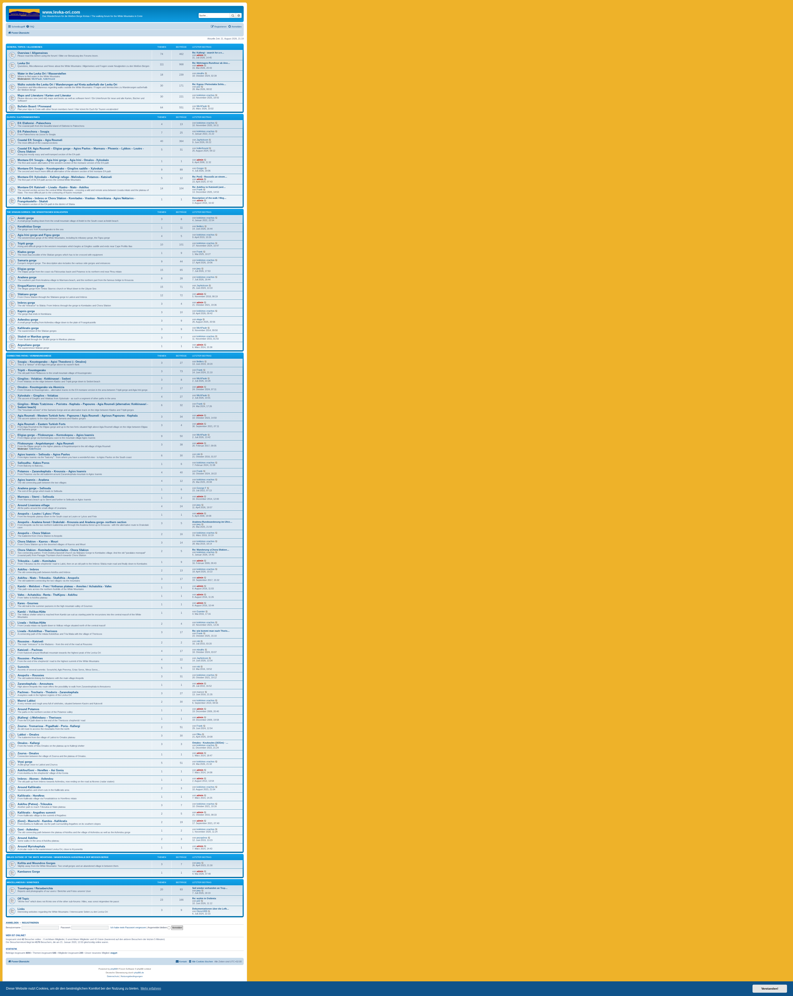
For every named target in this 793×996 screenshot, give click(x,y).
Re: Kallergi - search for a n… (208, 52)
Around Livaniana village (34, 505)
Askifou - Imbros (28, 569)
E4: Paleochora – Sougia (33, 131)
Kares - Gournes (28, 603)
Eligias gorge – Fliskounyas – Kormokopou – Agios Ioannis (56, 435)
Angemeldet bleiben (158, 927)
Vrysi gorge (25, 761)
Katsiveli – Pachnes (30, 649)
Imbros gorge (26, 302)
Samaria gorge (27, 260)
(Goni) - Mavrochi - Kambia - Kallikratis (42, 821)
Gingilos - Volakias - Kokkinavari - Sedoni (44, 378)
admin (200, 55)
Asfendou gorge (28, 319)
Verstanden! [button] (769, 988)
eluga (199, 319)
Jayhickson (202, 140)
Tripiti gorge (25, 243)
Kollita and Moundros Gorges (36, 863)
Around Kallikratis (29, 787)
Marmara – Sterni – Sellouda (36, 496)
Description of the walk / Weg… (209, 198)
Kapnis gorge (26, 311)
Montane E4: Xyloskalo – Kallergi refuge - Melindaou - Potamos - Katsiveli (65, 177)
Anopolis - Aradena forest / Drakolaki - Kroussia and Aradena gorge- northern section (72, 522)
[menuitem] (30, 26)
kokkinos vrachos (206, 95)
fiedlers (200, 226)
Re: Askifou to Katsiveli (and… (209, 187)
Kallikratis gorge (28, 328)
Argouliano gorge (29, 345)
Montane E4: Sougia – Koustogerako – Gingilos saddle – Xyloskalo (60, 168)
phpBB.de (139, 972)
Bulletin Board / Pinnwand (34, 106)
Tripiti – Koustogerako (32, 370)
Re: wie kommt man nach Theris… (211, 631)
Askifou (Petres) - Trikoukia (35, 804)
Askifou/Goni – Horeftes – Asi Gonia (41, 770)
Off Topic (23, 898)
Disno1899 (202, 911)
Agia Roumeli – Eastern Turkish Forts (41, 424)
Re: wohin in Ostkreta (204, 898)
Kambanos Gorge (29, 871)
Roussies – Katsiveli (30, 641)
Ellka (199, 734)
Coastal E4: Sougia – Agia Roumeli (40, 140)
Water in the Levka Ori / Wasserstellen (42, 73)
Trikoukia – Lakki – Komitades (37, 561)
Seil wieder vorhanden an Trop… (210, 888)
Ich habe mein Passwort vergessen (128, 927)
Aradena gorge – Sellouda (34, 488)
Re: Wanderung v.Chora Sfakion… (210, 549)
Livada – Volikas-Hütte (32, 622)
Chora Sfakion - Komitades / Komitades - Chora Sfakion (53, 550)
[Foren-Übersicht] (24, 13)
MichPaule (37, 79)
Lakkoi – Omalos (28, 734)
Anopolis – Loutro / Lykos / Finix (39, 513)
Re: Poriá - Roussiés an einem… (209, 176)
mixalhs (200, 73)
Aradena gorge (27, 277)
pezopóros (202, 837)
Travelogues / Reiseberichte (35, 888)
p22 (198, 86)
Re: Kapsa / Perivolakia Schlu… (209, 84)
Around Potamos (28, 709)
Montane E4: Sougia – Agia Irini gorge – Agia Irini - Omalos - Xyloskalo (63, 160)
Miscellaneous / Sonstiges (23, 882)
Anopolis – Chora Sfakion (34, 533)
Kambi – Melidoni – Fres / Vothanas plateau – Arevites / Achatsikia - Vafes (65, 586)
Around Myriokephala (31, 846)
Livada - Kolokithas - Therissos (37, 631)
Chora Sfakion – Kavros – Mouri (38, 541)
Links (21, 909)
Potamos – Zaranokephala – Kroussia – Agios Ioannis (52, 471)
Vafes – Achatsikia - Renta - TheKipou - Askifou (47, 594)
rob (198, 454)
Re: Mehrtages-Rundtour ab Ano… (211, 63)
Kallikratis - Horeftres (31, 795)
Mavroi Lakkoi (27, 700)
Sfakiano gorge (27, 294)
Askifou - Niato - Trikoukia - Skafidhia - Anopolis (48, 577)
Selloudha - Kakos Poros (33, 462)
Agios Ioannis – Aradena (33, 479)
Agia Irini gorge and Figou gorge (39, 235)
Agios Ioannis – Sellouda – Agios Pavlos (44, 454)
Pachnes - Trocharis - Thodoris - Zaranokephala (48, 692)
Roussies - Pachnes (30, 658)
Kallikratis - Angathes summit (36, 812)
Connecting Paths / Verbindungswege (29, 356)
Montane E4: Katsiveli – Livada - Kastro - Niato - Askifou (53, 187)
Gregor (200, 168)
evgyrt (113, 953)
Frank (200, 189)
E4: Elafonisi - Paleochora (34, 123)
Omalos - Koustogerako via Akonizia (41, 387)
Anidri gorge (26, 218)
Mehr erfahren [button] (151, 988)
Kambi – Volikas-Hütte (32, 611)
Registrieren (30, 922)
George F (201, 488)
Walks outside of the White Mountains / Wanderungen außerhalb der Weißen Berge (58, 857)
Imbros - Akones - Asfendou (35, 778)
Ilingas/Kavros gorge (31, 285)
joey (199, 268)
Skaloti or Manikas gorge (34, 336)
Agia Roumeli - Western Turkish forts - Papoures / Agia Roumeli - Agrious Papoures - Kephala (78, 415)
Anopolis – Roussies (31, 675)
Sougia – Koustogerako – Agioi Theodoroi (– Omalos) (52, 361)
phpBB (113, 969)
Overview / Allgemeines (33, 52)
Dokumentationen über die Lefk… (210, 908)
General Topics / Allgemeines (24, 47)
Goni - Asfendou (28, 829)
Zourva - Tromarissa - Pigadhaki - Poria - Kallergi (49, 726)
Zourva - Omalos (28, 753)
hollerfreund (49, 79)
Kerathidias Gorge (29, 226)
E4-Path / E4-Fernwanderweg (23, 117)
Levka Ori (24, 63)
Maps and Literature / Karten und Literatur (44, 95)
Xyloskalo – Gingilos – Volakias (38, 395)
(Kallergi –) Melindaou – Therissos (39, 717)
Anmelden (12, 922)
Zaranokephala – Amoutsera (35, 683)
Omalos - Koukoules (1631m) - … (210, 742)
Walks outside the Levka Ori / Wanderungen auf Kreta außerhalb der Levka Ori (67, 84)
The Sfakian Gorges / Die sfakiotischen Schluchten (37, 212)
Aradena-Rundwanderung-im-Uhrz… (212, 522)
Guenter (201, 611)
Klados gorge (26, 251)
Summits (23, 666)
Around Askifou (28, 838)
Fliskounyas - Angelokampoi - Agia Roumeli (46, 443)
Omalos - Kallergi (29, 743)
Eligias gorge (26, 268)
